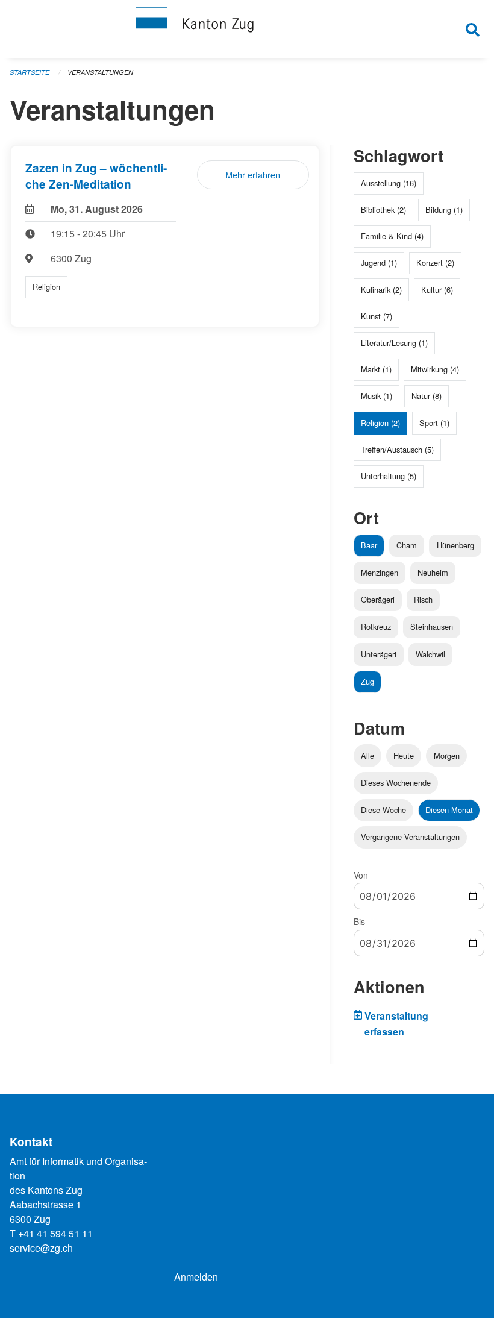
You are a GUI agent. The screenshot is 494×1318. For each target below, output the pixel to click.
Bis (359, 921)
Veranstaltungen (100, 72)
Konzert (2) (435, 262)
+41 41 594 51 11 (55, 1233)
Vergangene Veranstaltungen (410, 837)
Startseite (29, 72)
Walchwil (430, 654)
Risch (423, 599)
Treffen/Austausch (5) (397, 449)
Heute (403, 755)
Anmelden (196, 1277)
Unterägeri (378, 654)
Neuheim (432, 572)
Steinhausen (431, 626)
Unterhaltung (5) (388, 476)
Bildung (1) (444, 209)
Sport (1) (434, 422)
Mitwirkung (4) (435, 369)
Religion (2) (380, 422)
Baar (369, 545)
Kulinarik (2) (381, 289)
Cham (406, 545)
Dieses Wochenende (396, 782)
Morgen (447, 755)
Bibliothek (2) (383, 209)
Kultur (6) (437, 289)
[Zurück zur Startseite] (247, 29)
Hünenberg (455, 545)
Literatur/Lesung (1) (394, 342)
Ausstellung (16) (388, 183)
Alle (367, 755)
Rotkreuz (376, 626)
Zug (367, 681)
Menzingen (379, 572)
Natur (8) (426, 395)
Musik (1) (376, 395)
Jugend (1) (379, 262)
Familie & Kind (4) (392, 236)
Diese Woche (383, 809)
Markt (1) (376, 369)
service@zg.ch (41, 1248)
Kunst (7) (376, 316)
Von (361, 875)
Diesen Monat (449, 809)
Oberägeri (378, 599)
